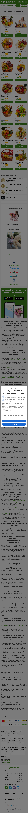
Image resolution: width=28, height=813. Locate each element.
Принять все (14, 421)
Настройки (14, 424)
